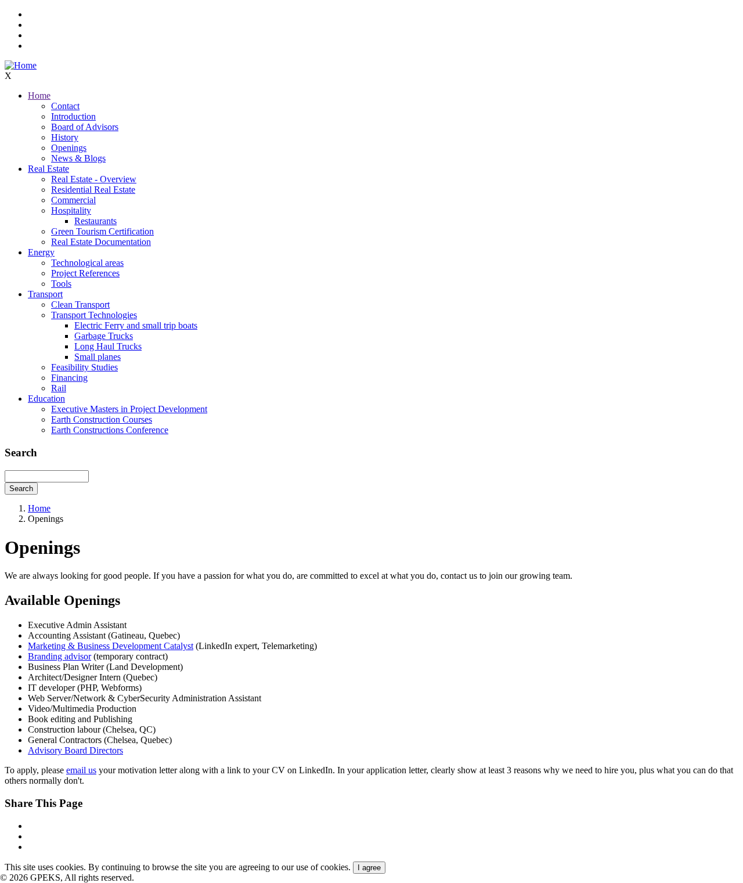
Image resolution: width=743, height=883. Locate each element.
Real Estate (48, 169)
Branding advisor (59, 656)
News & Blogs (78, 158)
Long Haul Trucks (108, 346)
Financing (69, 378)
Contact (65, 106)
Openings (68, 148)
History (64, 137)
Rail (58, 388)
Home (39, 95)
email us (81, 770)
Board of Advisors (84, 127)
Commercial (73, 200)
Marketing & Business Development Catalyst (110, 646)
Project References (85, 273)
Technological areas (87, 263)
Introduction (73, 116)
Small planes (97, 357)
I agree (369, 867)
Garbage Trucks (103, 336)
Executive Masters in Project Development (129, 409)
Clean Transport (80, 304)
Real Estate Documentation (101, 242)
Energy (41, 252)
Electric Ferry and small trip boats (135, 325)
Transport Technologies (94, 315)
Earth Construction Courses (101, 419)
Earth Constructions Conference (109, 430)
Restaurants (95, 221)
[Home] (21, 65)
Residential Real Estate (93, 189)
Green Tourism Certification (102, 231)
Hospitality (71, 210)
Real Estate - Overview (93, 179)
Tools (61, 284)
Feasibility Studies (84, 367)
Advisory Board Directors (75, 750)
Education (46, 398)
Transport (45, 294)
